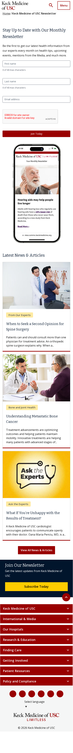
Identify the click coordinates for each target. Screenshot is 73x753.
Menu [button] (64, 5)
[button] (52, 5)
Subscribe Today (36, 586)
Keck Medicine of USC (36, 608)
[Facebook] (13, 694)
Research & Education (36, 639)
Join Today (36, 133)
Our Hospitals (36, 629)
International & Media (36, 618)
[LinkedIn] (41, 694)
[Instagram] (51, 694)
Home (6, 13)
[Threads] (60, 694)
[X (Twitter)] (22, 694)
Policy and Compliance (36, 681)
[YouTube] (32, 694)
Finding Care (36, 650)
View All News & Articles (36, 550)
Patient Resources (36, 670)
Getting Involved (36, 660)
